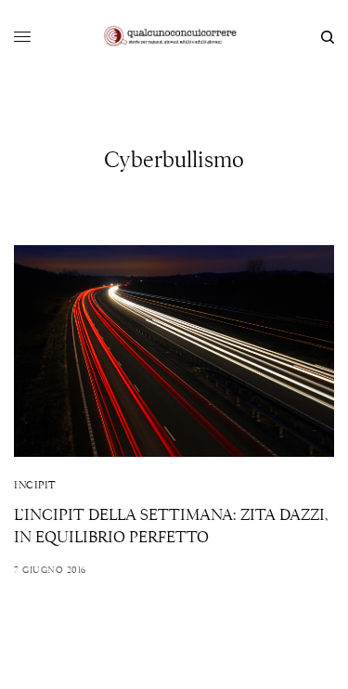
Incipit (35, 484)
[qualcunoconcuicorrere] (174, 37)
